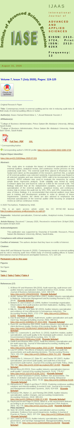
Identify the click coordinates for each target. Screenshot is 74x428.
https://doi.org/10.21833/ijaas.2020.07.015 (19, 158)
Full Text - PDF (17, 141)
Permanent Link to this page (14, 259)
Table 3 (18, 275)
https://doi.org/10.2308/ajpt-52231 (55, 414)
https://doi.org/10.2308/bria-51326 (58, 380)
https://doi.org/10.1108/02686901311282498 (41, 423)
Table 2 (11, 275)
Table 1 (4, 275)
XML (31, 141)
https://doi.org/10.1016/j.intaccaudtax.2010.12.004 (32, 348)
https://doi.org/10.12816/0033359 (24, 294)
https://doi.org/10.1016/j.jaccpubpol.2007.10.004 (39, 365)
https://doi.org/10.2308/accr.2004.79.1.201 (42, 354)
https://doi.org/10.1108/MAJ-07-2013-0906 (28, 322)
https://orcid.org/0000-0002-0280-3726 (54, 150)
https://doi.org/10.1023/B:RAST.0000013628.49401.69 (33, 328)
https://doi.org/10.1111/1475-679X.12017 (27, 373)
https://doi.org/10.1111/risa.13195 (38, 406)
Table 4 (25, 275)
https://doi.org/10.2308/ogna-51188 (25, 339)
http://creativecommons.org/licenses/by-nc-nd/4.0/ (23, 211)
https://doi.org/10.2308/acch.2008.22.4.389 (29, 399)
